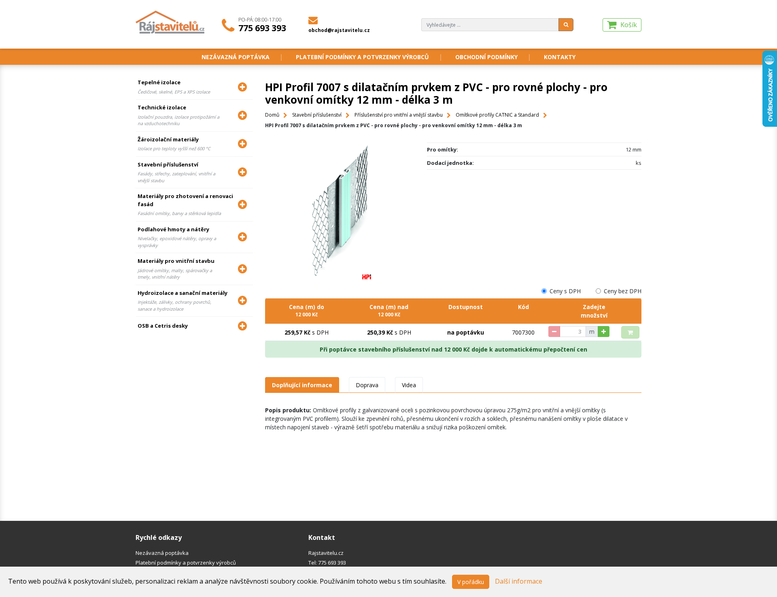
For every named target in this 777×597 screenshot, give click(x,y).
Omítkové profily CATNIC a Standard (497, 114)
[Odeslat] (565, 24)
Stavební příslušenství (317, 114)
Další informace (518, 581)
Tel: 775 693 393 (327, 562)
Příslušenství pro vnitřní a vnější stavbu (399, 114)
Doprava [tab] (367, 385)
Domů (272, 114)
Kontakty (559, 57)
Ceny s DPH (565, 291)
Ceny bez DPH (622, 291)
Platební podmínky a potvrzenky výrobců (362, 57)
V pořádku (470, 582)
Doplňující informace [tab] (302, 385)
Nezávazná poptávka (236, 57)
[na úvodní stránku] (171, 21)
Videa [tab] (409, 385)
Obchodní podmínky (486, 57)
